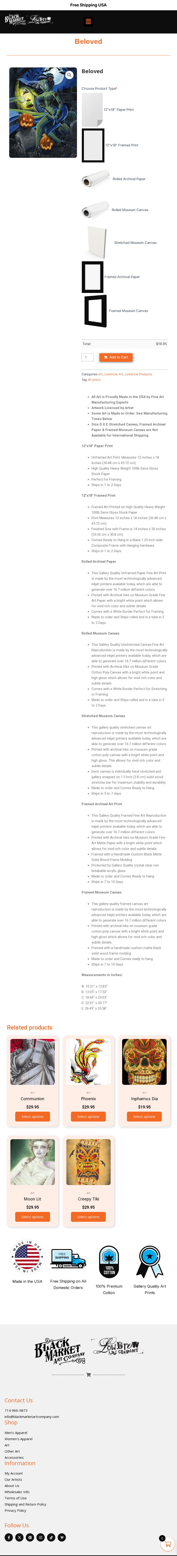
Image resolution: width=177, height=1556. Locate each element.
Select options (33, 1116)
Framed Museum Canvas (128, 311)
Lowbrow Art (113, 374)
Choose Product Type (99, 88)
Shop (11, 1422)
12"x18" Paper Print (119, 110)
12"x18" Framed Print (121, 145)
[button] (69, 75)
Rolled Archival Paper (129, 179)
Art (100, 374)
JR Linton (94, 379)
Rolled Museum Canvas (130, 210)
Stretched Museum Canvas (135, 243)
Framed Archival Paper (122, 277)
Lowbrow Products (138, 374)
